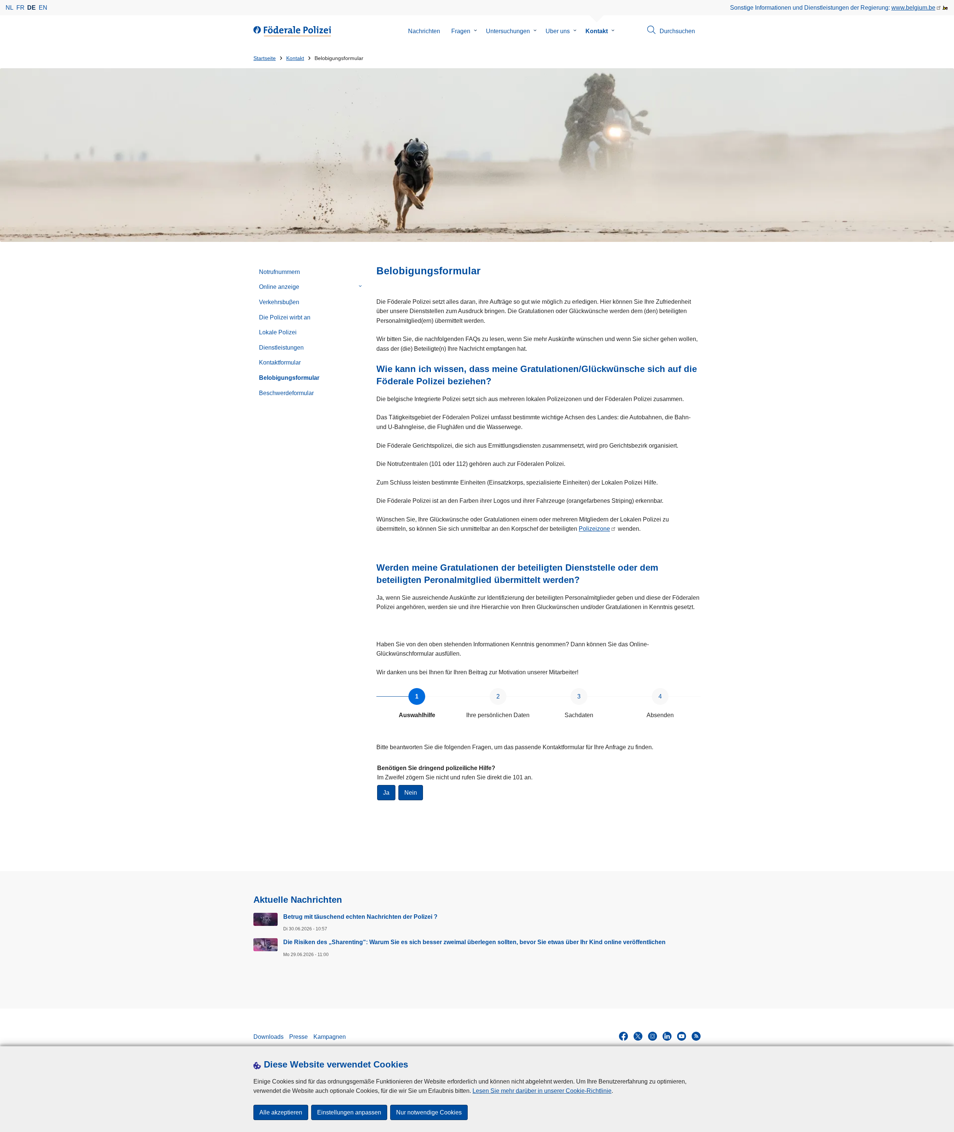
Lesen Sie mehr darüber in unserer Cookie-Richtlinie (542, 1091)
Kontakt (596, 31)
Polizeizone (594, 529)
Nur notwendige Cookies (429, 1112)
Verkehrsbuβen (279, 302)
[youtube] (681, 1036)
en (43, 7)
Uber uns (558, 31)
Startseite (264, 58)
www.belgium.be (913, 7)
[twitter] (638, 1036)
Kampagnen (329, 1037)
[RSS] (696, 1036)
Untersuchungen (508, 31)
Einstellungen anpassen (349, 1112)
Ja (386, 792)
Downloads (268, 1037)
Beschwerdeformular (286, 393)
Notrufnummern (279, 272)
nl (9, 7)
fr (20, 7)
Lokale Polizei (278, 332)
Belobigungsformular (289, 378)
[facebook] (623, 1036)
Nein (410, 792)
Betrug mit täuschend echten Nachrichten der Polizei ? (360, 917)
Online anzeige (279, 287)
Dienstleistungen (281, 347)
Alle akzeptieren (280, 1112)
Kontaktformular (280, 362)
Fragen (460, 31)
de (31, 7)
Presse (298, 1037)
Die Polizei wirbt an (284, 317)
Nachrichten (424, 31)
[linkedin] (667, 1036)
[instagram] (652, 1036)
